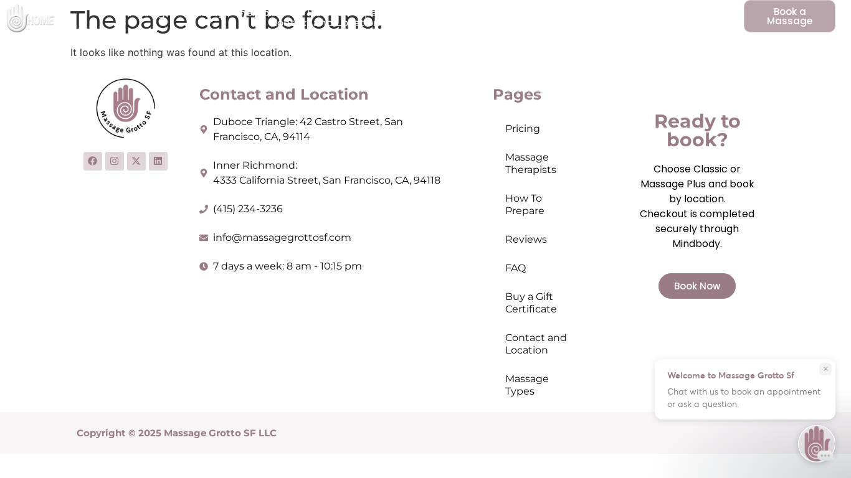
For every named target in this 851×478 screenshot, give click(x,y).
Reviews (430, 13)
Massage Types (439, 23)
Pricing (147, 13)
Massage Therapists (236, 13)
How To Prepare (347, 13)
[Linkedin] (158, 161)
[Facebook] (92, 161)
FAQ (482, 13)
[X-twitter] (136, 161)
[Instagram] (114, 161)
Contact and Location (325, 23)
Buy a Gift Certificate (567, 13)
